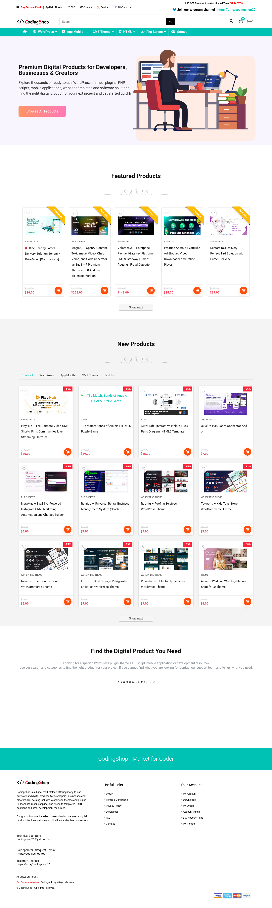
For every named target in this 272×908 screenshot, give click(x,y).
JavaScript (124, 241)
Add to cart (58, 290)
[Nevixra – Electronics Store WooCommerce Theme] (46, 559)
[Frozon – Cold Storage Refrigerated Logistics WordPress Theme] (106, 559)
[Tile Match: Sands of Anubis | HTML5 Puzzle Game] (106, 404)
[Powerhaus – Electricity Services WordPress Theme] (166, 559)
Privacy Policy (113, 805)
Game (84, 419)
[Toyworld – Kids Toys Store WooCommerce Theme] (226, 481)
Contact (87, 7)
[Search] (170, 21)
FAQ (72, 7)
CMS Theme (102, 32)
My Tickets (189, 823)
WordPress (45, 32)
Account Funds (191, 811)
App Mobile (74, 32)
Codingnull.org (49, 882)
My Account (189, 793)
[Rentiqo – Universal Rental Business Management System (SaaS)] (106, 481)
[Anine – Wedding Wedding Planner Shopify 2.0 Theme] (226, 559)
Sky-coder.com (66, 882)
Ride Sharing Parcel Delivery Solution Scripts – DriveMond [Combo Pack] (43, 253)
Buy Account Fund (193, 817)
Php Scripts (154, 32)
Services (105, 7)
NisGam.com (125, 7)
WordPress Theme (151, 497)
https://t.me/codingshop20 (236, 10)
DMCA (109, 793)
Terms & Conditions (117, 799)
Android (168, 241)
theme (204, 575)
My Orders (189, 805)
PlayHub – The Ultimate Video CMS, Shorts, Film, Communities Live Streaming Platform (45, 431)
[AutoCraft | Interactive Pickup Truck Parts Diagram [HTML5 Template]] (166, 404)
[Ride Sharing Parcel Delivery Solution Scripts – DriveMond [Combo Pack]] (43, 226)
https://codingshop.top (31, 853)
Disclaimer (112, 811)
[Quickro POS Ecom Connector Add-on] (226, 404)
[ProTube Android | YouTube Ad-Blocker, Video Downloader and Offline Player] (182, 226)
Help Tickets (55, 7)
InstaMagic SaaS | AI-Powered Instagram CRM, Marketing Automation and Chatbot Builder (42, 509)
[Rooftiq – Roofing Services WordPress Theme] (166, 481)
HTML (127, 32)
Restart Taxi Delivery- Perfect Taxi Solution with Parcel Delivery (227, 253)
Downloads (189, 799)
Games (181, 32)
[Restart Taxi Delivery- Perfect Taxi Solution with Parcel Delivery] (228, 226)
